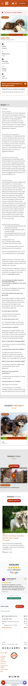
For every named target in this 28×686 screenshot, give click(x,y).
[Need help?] (3, 682)
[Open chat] (25, 683)
